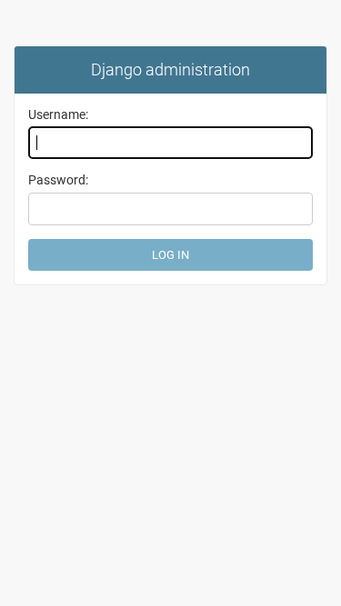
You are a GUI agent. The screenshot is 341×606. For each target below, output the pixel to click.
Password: (58, 180)
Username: (58, 114)
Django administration (170, 69)
